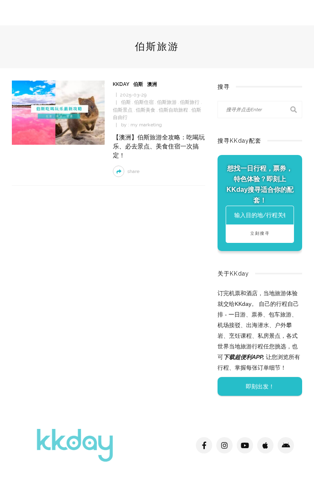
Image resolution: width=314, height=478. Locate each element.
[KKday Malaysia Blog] (75, 445)
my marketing (146, 125)
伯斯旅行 (190, 102)
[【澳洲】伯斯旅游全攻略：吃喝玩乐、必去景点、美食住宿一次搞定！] (58, 112)
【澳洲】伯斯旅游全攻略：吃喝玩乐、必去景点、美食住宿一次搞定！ (159, 146)
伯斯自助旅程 (173, 110)
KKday (121, 84)
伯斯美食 (145, 110)
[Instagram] (224, 445)
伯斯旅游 (167, 102)
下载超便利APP (242, 357)
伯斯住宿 (144, 102)
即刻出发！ (260, 386)
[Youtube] (245, 445)
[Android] (286, 445)
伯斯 (138, 84)
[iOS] (265, 445)
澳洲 (152, 84)
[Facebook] (204, 445)
